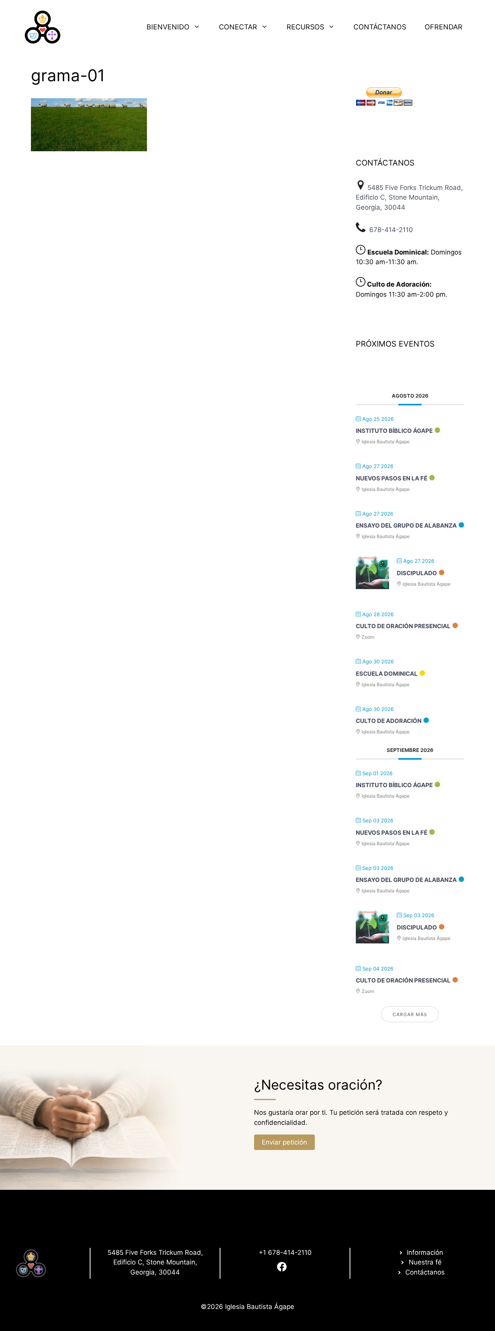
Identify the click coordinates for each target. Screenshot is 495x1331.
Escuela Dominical (387, 673)
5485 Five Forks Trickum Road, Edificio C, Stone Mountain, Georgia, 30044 (409, 197)
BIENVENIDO (168, 27)
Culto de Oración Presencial (403, 626)
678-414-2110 (391, 230)
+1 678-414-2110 (285, 1252)
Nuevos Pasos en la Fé (391, 478)
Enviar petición (284, 1142)
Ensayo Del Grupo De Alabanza (406, 525)
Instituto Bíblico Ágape (394, 430)
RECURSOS (305, 27)
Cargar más (410, 1014)
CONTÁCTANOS (379, 27)
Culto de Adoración (389, 720)
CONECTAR (238, 27)
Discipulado (417, 573)
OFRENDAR (444, 27)
